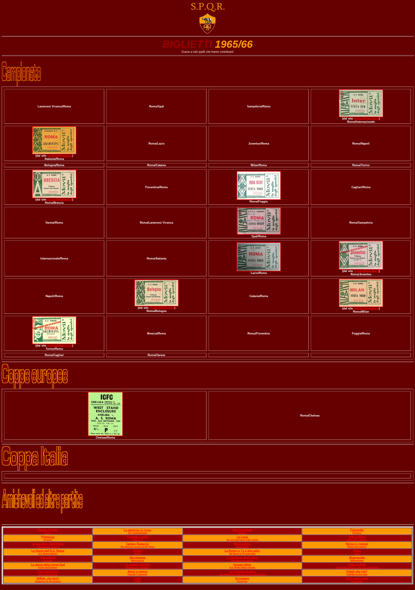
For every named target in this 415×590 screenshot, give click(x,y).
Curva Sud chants (47, 574)
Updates (242, 533)
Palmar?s (137, 540)
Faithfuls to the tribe (356, 574)
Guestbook (357, 581)
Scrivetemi (242, 578)
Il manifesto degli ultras (242, 557)
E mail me (242, 581)
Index (48, 533)
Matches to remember (137, 567)
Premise (47, 540)
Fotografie (357, 530)
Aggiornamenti (242, 530)
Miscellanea (137, 557)
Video (357, 550)
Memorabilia (242, 543)
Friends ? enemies (137, 574)
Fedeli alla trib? (356, 571)
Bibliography (357, 560)
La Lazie (242, 537)
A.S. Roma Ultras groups (242, 567)
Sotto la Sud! (357, 564)
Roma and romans (357, 546)
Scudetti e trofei (137, 537)
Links (137, 578)
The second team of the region (242, 540)
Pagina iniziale (48, 530)
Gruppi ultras (242, 564)
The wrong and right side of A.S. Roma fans (242, 574)
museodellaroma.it (366, 118)
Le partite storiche (137, 564)
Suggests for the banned (48, 581)
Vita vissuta (48, 557)
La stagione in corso (137, 530)
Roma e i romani (357, 543)
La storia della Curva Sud (48, 564)
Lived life (48, 560)
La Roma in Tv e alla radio (242, 550)
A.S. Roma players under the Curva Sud (357, 567)
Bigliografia (357, 557)
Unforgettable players (48, 546)
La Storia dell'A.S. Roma (47, 550)
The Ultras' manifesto (242, 560)
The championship (137, 533)
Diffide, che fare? (48, 578)
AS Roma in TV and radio (242, 553)
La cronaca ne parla (242, 571)
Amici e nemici (138, 571)
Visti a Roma (357, 537)
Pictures (357, 533)
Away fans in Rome (357, 540)
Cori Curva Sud (48, 571)
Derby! (137, 550)
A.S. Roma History (47, 553)
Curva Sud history (47, 567)
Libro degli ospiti (357, 578)
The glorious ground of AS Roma (137, 546)
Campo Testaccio (137, 543)
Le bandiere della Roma (48, 543)
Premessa (47, 537)
